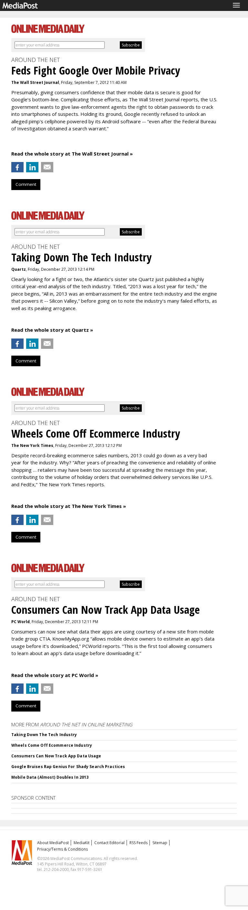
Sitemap (159, 842)
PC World (20, 621)
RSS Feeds (138, 842)
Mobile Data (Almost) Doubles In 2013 (49, 777)
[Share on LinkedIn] (32, 167)
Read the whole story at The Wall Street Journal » (72, 153)
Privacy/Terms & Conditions (62, 849)
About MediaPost (53, 842)
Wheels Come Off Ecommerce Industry (51, 745)
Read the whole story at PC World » (54, 675)
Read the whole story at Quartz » (52, 330)
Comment (26, 184)
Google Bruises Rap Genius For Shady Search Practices (68, 766)
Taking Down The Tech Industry (44, 734)
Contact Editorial (109, 842)
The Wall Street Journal (35, 82)
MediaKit (81, 842)
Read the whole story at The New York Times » (68, 506)
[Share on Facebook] (17, 167)
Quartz (18, 269)
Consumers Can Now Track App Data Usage (56, 756)
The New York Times (32, 445)
